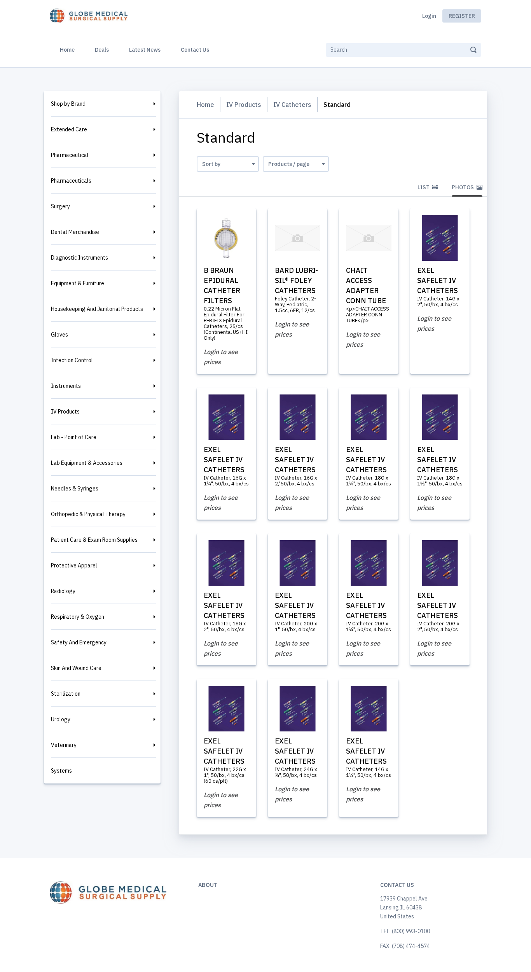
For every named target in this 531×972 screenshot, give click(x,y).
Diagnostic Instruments (79, 257)
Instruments (66, 385)
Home (69, 49)
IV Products (65, 411)
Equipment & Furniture (77, 283)
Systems (61, 770)
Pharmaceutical (70, 155)
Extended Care (69, 129)
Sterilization (65, 693)
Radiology (63, 591)
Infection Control (72, 360)
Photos (463, 187)
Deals (102, 49)
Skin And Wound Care (76, 668)
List (424, 187)
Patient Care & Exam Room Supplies (94, 539)
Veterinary (64, 745)
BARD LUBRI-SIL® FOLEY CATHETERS (296, 280)
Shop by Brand (68, 103)
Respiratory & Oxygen (77, 616)
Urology (60, 719)
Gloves (59, 334)
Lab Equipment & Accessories (86, 462)
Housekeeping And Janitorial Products (97, 308)
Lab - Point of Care (73, 437)
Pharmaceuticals (71, 180)
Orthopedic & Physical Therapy (88, 514)
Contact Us (195, 49)
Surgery (60, 206)
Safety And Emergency (79, 642)
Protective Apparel (74, 565)
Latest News (145, 49)
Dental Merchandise (75, 232)
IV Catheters (292, 104)
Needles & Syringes (74, 488)
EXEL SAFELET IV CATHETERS (437, 280)
